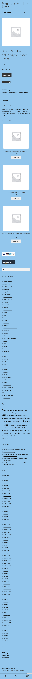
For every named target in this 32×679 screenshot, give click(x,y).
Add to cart (6, 75)
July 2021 (5, 633)
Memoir (7, 427)
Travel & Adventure (8, 387)
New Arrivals (6, 351)
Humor (5, 320)
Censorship (15, 415)
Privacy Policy (5, 670)
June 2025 (5, 511)
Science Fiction (7, 377)
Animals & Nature (7, 284)
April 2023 (5, 578)
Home (5, 12)
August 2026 (6, 475)
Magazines (6, 330)
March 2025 (6, 519)
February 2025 (6, 522)
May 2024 (5, 545)
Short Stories (25, 433)
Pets (4, 356)
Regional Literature (23, 92)
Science (5, 374)
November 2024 (7, 529)
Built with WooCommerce (17, 670)
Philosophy (6, 359)
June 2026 (5, 480)
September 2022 (7, 597)
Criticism (5, 302)
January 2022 (6, 617)
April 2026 (5, 485)
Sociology (5, 380)
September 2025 (7, 503)
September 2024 (7, 534)
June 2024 (5, 542)
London (3, 427)
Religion (5, 372)
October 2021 (6, 625)
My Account (5, 676)
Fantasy (5, 312)
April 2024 (5, 547)
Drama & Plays (7, 305)
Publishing (26, 430)
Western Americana (8, 395)
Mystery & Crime (7, 346)
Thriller (22, 436)
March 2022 (6, 612)
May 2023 (5, 576)
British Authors (7, 415)
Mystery (17, 428)
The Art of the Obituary (9, 452)
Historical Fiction (20, 418)
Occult (5, 354)
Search (16, 676)
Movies (5, 341)
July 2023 (5, 571)
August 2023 (6, 568)
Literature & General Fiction (10, 328)
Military (5, 336)
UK (7, 438)
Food (4, 315)
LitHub (26, 425)
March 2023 (6, 581)
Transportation (7, 385)
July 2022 (5, 602)
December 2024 (7, 527)
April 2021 (5, 641)
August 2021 (6, 630)
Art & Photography (8, 286)
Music (4, 343)
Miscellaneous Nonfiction (9, 338)
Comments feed (5, 655)
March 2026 (6, 488)
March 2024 (6, 550)
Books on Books (7, 294)
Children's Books (7, 297)
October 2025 (6, 501)
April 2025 (5, 516)
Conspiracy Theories (22, 415)
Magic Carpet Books (11, 4)
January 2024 (6, 555)
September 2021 (7, 628)
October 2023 (6, 563)
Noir (21, 427)
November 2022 (7, 591)
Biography (5, 292)
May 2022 (5, 607)
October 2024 (6, 532)
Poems (10, 92)
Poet (13, 92)
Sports (5, 382)
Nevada (9, 12)
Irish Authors (15, 421)
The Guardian (17, 436)
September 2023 (7, 566)
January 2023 (6, 586)
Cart (24, 675)
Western (5, 392)
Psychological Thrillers (18, 430)
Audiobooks (6, 289)
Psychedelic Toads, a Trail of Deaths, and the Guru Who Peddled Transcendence (15, 455)
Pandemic (6, 430)
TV (5, 438)
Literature (12, 425)
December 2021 (7, 620)
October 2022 (6, 594)
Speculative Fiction (8, 436)
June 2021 (5, 635)
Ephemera (5, 307)
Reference (5, 369)
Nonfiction (25, 427)
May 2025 (5, 514)
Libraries (20, 421)
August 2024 (6, 537)
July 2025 (5, 509)
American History (7, 281)
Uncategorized (7, 390)
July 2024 (5, 540)
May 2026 (5, 483)
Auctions (4, 413)
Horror (5, 317)
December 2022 (7, 589)
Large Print (6, 325)
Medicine (5, 333)
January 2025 (6, 524)
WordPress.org (5, 657)
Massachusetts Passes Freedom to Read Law (14, 449)
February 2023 (6, 584)
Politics (5, 364)
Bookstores (26, 412)
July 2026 (5, 478)
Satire (3, 433)
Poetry (16, 92)
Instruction (6, 323)
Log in (3, 652)
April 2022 (5, 609)
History (27, 418)
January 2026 (6, 493)
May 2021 (5, 638)
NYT (3, 430)
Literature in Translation (20, 425)
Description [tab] (5, 100)
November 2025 (7, 498)
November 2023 (7, 560)
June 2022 (5, 604)
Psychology (6, 367)
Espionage (9, 418)
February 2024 (6, 553)
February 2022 (6, 615)
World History (6, 398)
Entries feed (5, 653)
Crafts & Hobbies (7, 299)
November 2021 (7, 622)
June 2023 (5, 573)
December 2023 (7, 558)
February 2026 (6, 490)
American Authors (10, 410)
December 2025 (7, 496)
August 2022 (6, 599)
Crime (4, 418)
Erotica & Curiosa (7, 310)
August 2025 (6, 506)
